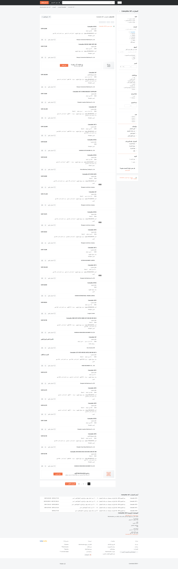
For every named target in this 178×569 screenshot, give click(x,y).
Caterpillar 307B (133, 510)
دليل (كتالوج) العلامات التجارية (109, 553)
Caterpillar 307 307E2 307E (89, 174)
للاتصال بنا (136, 549)
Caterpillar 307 (92, 72)
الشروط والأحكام (111, 544)
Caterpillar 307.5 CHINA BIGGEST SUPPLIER (84, 91)
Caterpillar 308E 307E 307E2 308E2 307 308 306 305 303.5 (81, 318)
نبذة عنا (136, 544)
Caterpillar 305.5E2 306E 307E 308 (87, 44)
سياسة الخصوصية (111, 546)
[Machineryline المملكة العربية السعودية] (130, 2)
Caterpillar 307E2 (91, 26)
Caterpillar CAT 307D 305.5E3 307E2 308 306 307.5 (83, 352)
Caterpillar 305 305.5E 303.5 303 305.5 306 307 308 (83, 451)
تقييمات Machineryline (110, 551)
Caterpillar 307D (92, 229)
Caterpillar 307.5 (92, 124)
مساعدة (136, 546)
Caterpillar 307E (92, 300)
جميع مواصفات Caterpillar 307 (131, 515)
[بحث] (113, 2)
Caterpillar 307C (92, 370)
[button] (45, 39)
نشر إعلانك (64, 65)
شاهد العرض (58, 474)
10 (78, 484)
